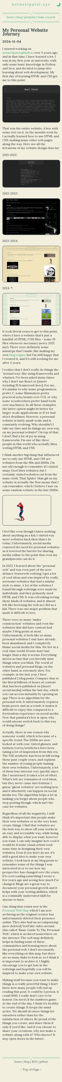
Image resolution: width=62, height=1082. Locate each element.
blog (19, 17)
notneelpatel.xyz (31, 4)
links (41, 17)
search (50, 17)
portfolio (30, 17)
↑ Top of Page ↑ (31, 1069)
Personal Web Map (15, 910)
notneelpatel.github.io (17, 52)
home (10, 17)
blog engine (17, 355)
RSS (34, 1061)
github (43, 1061)
